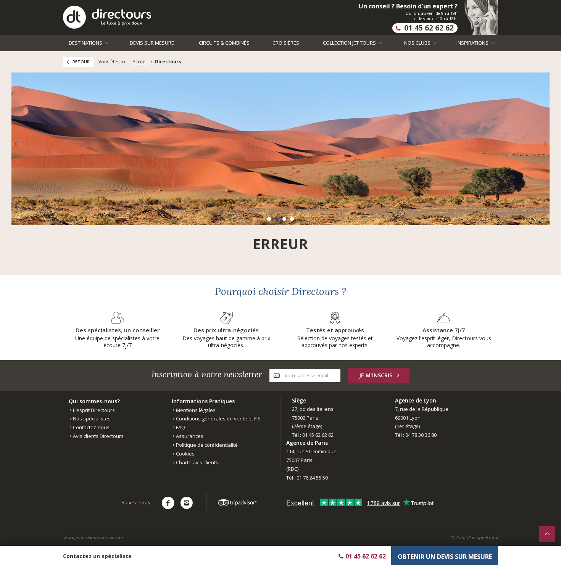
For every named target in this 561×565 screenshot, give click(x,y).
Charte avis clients (196, 462)
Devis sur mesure (152, 42)
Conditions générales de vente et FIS (218, 418)
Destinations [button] (86, 42)
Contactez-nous (91, 427)
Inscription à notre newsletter (207, 374)
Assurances (189, 436)
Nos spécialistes (91, 418)
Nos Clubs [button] (418, 42)
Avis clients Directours (98, 436)
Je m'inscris (375, 375)
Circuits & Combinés (224, 42)
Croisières (285, 42)
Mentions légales (195, 410)
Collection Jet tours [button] (350, 42)
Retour (81, 61)
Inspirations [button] (473, 42)
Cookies (185, 453)
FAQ (180, 427)
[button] (269, 219)
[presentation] (15, 144)
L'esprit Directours (93, 410)
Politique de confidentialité (206, 444)
